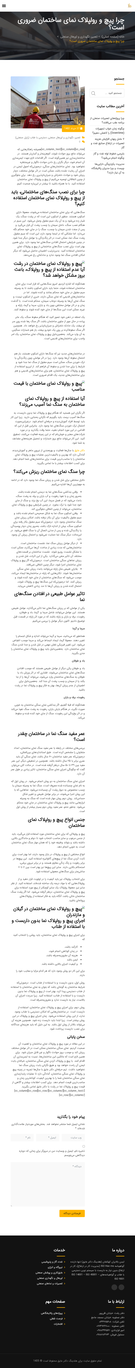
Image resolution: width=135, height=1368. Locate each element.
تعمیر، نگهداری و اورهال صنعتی (64, 138)
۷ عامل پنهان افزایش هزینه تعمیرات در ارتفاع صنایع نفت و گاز (107, 143)
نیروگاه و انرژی (55, 1267)
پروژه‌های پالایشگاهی (52, 1313)
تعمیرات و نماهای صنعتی (50, 1284)
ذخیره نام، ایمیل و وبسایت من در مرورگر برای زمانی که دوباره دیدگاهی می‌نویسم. (52, 1153)
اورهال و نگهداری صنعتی (50, 1278)
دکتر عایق (80, 450)
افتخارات (58, 1324)
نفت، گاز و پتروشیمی (52, 1262)
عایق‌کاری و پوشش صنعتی (49, 1273)
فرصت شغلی (56, 1319)
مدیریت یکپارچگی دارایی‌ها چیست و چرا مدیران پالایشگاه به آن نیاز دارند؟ (108, 168)
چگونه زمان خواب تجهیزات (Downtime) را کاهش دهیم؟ (108, 131)
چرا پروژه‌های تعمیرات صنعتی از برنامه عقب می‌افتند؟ (107, 120)
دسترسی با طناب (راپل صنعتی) (31, 138)
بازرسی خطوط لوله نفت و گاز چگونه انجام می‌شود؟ (109, 156)
